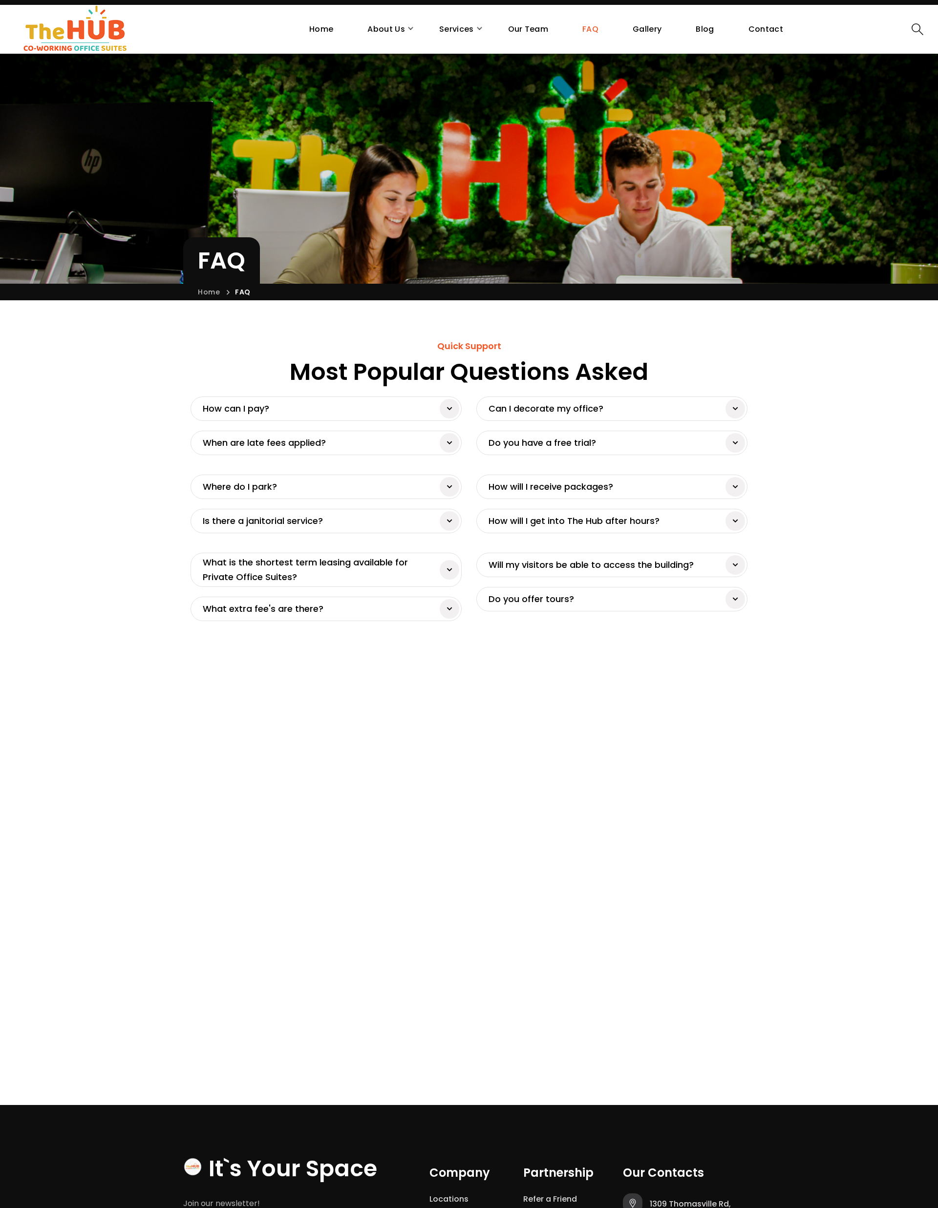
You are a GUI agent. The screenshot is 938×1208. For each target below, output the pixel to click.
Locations (449, 1199)
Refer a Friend (550, 1199)
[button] (917, 29)
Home (209, 292)
